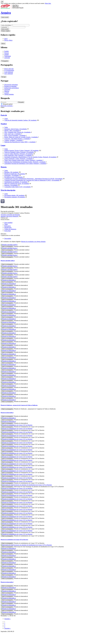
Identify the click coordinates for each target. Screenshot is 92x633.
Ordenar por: (4, 218)
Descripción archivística (11, 84)
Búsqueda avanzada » (7, 105)
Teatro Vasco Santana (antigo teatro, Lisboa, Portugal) (23, 160)
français (6, 53)
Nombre (4, 124)
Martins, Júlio (11, 130)
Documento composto (14, 197)
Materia (4, 167)
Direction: (3, 234)
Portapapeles (4, 61)
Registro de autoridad (10, 86)
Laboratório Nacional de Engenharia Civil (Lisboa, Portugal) (25, 163)
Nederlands (7, 56)
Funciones (7, 89)
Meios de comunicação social (16, 183)
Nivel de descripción (8, 190)
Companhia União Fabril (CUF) (17, 187)
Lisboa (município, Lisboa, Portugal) (18, 158)
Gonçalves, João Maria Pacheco (17, 138)
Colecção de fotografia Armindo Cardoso (20, 120)
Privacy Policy (8, 40)
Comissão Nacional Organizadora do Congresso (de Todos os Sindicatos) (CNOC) (31, 180)
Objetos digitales (9, 94)
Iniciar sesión (4, 17)
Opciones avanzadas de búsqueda (10, 214)
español (6, 54)
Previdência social (13, 177)
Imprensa (11, 185)
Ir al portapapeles (9, 70)
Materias (6, 91)
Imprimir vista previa (6, 216)
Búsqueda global (7, 104)
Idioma (3, 43)
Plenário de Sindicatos (14, 174)
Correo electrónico (6, 25)
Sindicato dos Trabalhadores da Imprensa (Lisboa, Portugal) (25, 162)
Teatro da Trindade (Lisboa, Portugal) (19, 152)
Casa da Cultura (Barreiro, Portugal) (18, 154)
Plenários (11, 172)
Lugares (6, 92)
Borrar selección (9, 68)
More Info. (48, 3)
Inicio (6, 38)
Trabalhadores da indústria (15, 182)
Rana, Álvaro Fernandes (15, 135)
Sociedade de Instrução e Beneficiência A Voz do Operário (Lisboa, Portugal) (30, 157)
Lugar (3, 145)
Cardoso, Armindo (13, 140)
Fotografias (11, 175)
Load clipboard (8, 72)
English (6, 51)
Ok (2, 1)
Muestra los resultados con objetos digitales (33, 241)
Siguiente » (7, 619)
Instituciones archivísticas (11, 88)
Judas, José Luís (12, 134)
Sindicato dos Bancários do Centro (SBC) (19, 142)
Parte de (4, 115)
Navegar (3, 77)
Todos (6, 118)
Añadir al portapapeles (7, 246)
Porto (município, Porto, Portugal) (18, 155)
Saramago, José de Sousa (15, 129)
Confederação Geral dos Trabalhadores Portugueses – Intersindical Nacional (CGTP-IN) (33, 178)
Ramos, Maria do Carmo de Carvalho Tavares (21, 137)
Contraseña (4, 27)
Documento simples (14, 195)
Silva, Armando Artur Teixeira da (17, 132)
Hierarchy (16, 216)
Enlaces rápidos (5, 31)
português (7, 57)
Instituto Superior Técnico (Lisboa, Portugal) (21, 150)
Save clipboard (8, 73)
